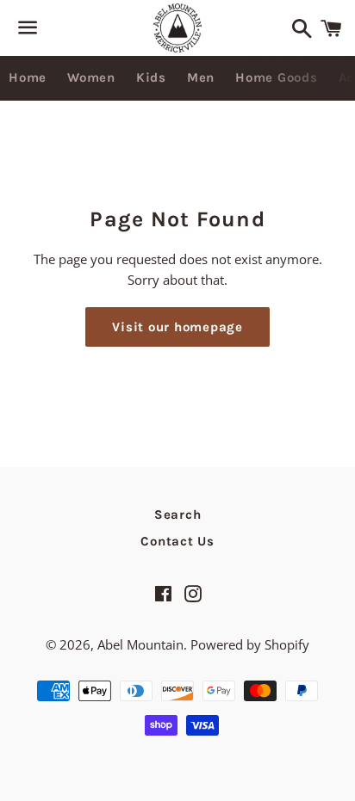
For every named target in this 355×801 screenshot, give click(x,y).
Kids (151, 77)
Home (28, 77)
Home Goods (276, 77)
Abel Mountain (140, 644)
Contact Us (177, 541)
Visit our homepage (177, 327)
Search (178, 514)
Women (91, 77)
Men (201, 77)
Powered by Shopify (249, 644)
